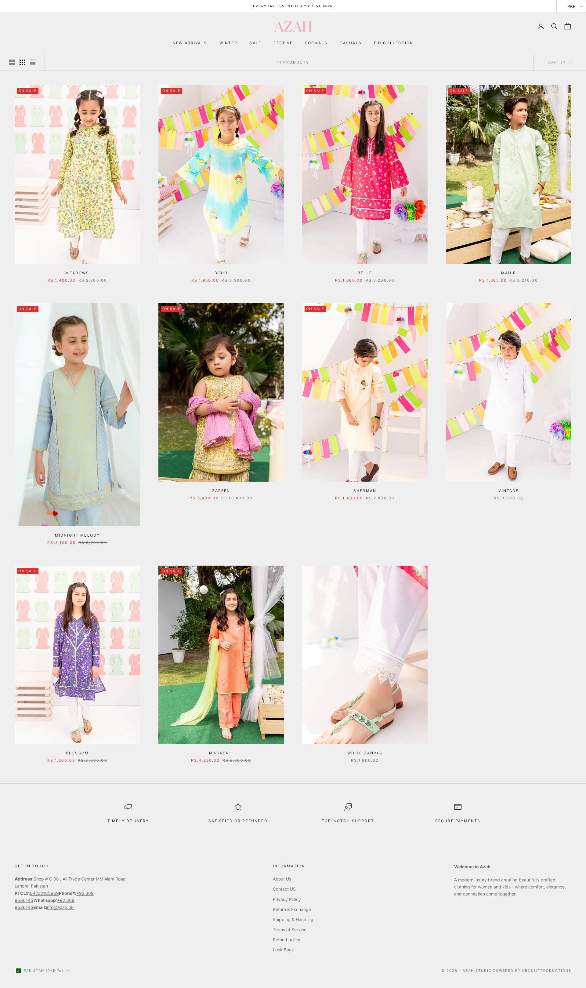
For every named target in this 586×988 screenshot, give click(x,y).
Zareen (221, 490)
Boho (221, 273)
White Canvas (365, 753)
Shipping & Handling (293, 919)
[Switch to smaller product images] (22, 62)
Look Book (283, 949)
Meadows (77, 273)
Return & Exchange (292, 909)
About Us (282, 878)
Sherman (364, 490)
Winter (228, 43)
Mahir (508, 273)
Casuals (351, 43)
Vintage (508, 490)
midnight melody (77, 535)
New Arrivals (190, 43)
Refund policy (286, 939)
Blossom (77, 753)
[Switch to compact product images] (32, 62)
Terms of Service (289, 929)
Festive (283, 43)
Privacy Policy (287, 899)
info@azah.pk (60, 907)
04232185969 (44, 893)
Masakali (221, 753)
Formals (316, 43)
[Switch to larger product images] (12, 62)
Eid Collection (393, 43)
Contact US (284, 888)
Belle (365, 273)
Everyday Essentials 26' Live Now (293, 6)
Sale (256, 43)
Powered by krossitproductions (532, 970)
